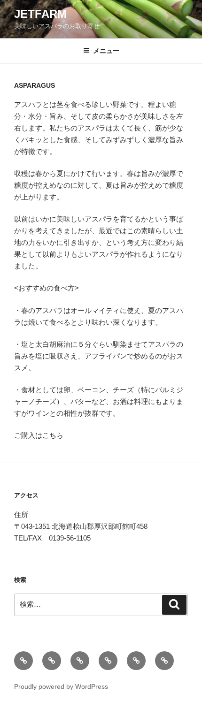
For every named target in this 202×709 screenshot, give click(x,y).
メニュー (106, 50)
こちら (52, 435)
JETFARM (40, 14)
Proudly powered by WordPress (61, 686)
